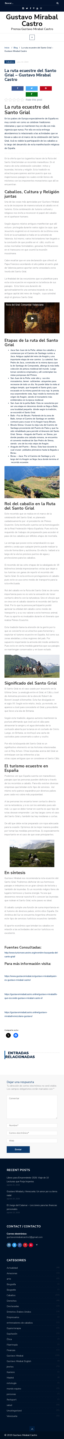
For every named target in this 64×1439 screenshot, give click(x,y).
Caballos (10, 62)
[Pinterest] (33, 8)
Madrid (10, 1377)
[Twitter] (27, 8)
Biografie (11, 1289)
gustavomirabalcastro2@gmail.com (25, 1237)
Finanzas (11, 1350)
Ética (9, 1339)
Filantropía (12, 1344)
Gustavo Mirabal (15, 1355)
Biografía (11, 1284)
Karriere (11, 1372)
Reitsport (12, 1399)
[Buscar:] (14, 3)
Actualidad (12, 1267)
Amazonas (12, 1273)
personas (11, 1394)
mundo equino (14, 1388)
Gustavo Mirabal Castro (32, 20)
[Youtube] (37, 8)
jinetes (10, 1366)
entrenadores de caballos (20, 1322)
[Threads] (41, 8)
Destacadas (13, 1306)
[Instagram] (23, 8)
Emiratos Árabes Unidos (19, 1311)
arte (9, 1278)
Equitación (12, 1333)
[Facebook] (30, 8)
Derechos (12, 1300)
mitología (11, 1383)
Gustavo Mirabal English (19, 1361)
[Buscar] (57, 3)
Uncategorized (14, 1410)
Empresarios (13, 1317)
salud (9, 1405)
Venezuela (12, 1416)
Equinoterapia (14, 1328)
